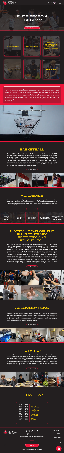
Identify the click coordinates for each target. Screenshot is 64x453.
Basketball (13, 46)
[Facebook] (29, 431)
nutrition (32, 69)
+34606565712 (32, 434)
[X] (35, 431)
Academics (32, 46)
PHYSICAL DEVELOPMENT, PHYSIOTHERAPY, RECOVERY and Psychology (51, 46)
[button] (61, 139)
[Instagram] (26, 431)
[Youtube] (37, 431)
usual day (51, 69)
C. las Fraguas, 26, (56, 430)
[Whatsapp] (28, 434)
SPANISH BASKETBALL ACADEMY (12, 2)
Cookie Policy (57, 442)
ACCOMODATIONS (13, 69)
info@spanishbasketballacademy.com (32, 436)
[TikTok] (32, 431)
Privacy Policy (57, 437)
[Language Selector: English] (54, 3)
